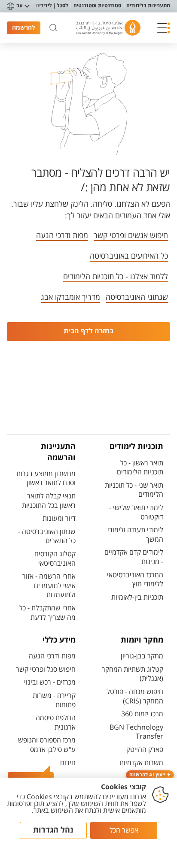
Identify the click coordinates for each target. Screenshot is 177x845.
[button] (163, 27)
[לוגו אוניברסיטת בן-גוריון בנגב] (108, 28)
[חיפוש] (53, 28)
